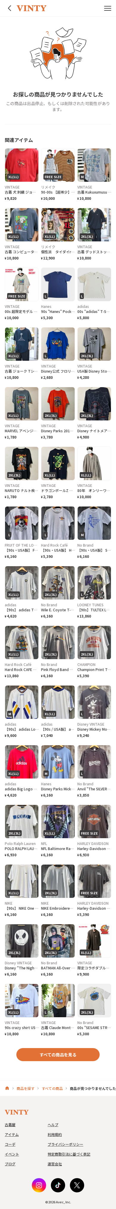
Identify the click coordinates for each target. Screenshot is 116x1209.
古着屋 (10, 1124)
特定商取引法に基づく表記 (69, 1153)
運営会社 (55, 1163)
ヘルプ (53, 1124)
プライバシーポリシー (65, 1144)
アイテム (12, 1134)
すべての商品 (52, 1088)
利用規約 (55, 1134)
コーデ (10, 1144)
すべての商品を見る (58, 1055)
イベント (12, 1153)
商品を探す (26, 1088)
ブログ (10, 1163)
